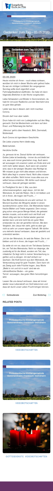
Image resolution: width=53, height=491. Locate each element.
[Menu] (44, 5)
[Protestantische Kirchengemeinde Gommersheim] (15, 6)
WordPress (15, 486)
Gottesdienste (13, 295)
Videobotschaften (25, 37)
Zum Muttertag (39, 295)
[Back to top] (44, 484)
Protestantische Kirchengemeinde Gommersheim (20, 484)
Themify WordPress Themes (29, 486)
